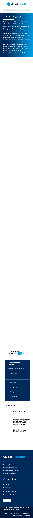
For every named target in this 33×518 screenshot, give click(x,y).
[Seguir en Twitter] (9, 500)
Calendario (13, 396)
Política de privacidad (10, 513)
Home (5, 22)
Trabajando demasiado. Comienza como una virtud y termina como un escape (15, 148)
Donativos (6, 488)
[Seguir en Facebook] (5, 500)
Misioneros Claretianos (10, 491)
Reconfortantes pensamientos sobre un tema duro (15, 204)
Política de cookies (23, 513)
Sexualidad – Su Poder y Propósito (13, 262)
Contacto (6, 484)
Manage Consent (17, 515)
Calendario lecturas (9, 474)
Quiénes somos (8, 462)
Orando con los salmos (19, 412)
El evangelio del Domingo (11, 471)
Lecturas (13, 383)
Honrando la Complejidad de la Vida (15, 94)
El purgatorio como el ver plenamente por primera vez (15, 317)
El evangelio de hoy (9, 465)
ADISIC (17, 509)
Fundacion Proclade (9, 495)
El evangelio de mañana (10, 468)
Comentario (14, 387)
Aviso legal (27, 515)
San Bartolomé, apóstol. (14, 364)
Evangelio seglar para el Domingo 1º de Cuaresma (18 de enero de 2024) (21, 422)
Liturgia (12, 392)
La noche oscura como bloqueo (19, 431)
